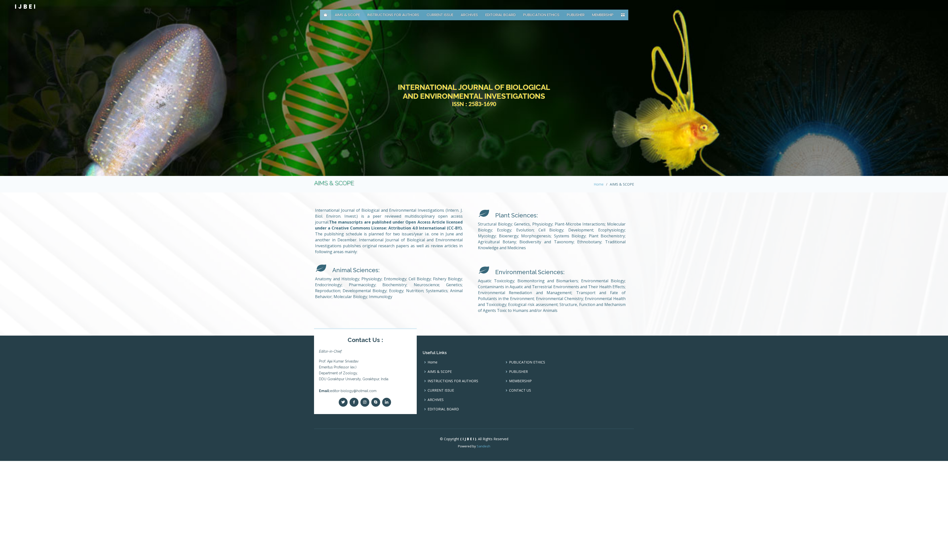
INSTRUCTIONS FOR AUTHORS (393, 14)
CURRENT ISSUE (440, 14)
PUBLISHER (576, 14)
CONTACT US (520, 390)
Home (599, 184)
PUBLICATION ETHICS (541, 14)
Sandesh (483, 446)
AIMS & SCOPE (347, 14)
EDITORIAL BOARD (500, 14)
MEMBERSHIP (602, 14)
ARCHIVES (469, 14)
